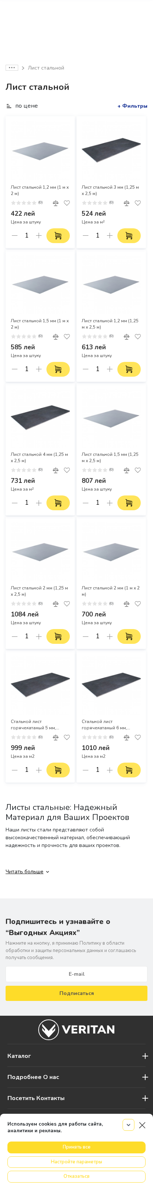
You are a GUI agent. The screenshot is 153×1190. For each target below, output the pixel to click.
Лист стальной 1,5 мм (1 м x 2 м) (40, 324)
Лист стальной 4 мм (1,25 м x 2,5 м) (39, 457)
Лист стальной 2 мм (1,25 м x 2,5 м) (39, 591)
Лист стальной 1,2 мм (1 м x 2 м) (40, 190)
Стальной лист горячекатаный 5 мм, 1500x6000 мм (33, 725)
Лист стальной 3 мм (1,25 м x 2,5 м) (110, 190)
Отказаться (76, 1176)
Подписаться (76, 993)
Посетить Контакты (36, 1098)
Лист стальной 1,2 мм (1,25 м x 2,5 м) (110, 324)
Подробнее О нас (33, 1077)
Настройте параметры (76, 1162)
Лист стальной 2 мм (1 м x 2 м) (111, 591)
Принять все (77, 1147)
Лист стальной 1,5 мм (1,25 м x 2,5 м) (110, 457)
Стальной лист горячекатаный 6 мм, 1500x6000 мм (104, 725)
